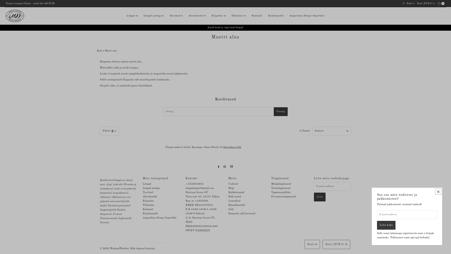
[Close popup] (438, 192)
